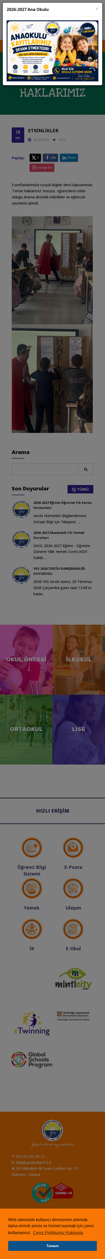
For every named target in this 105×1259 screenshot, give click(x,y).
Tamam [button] (52, 1246)
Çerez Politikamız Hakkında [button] (58, 1233)
